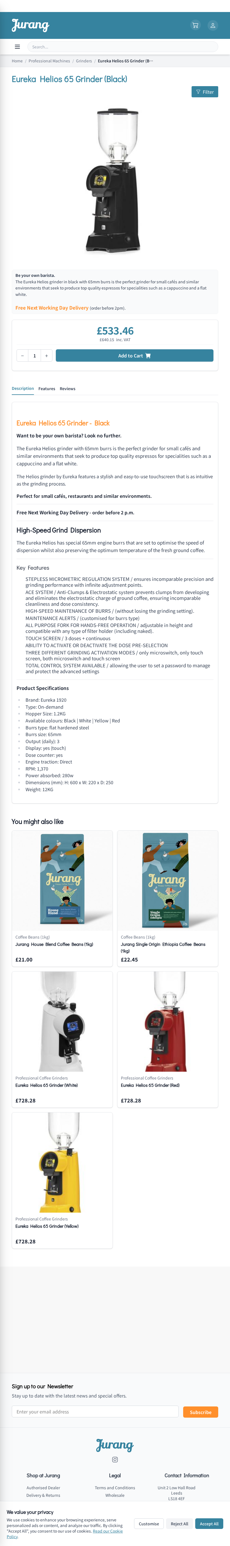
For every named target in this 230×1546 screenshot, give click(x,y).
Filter (208, 91)
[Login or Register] (213, 25)
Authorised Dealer (43, 1487)
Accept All (209, 1523)
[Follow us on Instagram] (115, 1459)
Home (17, 60)
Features (46, 388)
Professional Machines (49, 60)
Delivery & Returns (43, 1495)
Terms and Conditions (115, 1487)
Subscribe (200, 1412)
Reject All (179, 1523)
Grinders (84, 60)
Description (23, 388)
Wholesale (115, 1495)
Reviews (67, 388)
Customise (149, 1523)
